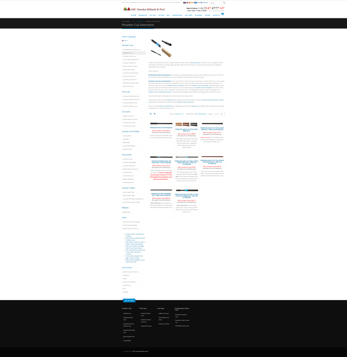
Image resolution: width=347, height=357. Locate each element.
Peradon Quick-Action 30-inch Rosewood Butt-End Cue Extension (212, 162)
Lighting (207, 15)
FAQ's (125, 278)
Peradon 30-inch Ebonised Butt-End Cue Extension (161, 194)
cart (125, 288)
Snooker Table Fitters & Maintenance (133, 199)
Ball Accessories (128, 149)
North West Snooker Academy (132, 222)
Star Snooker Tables (129, 192)
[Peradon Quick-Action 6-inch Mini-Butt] (186, 124)
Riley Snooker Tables (129, 195)
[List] (154, 113)
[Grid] (150, 113)
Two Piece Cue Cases (129, 122)
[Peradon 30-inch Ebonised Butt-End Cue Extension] (161, 190)
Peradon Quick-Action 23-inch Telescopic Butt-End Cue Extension (186, 162)
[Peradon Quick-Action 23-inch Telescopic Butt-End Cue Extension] (186, 157)
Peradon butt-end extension (210, 100)
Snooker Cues (143, 15)
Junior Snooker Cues (128, 336)
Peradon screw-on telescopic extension (160, 92)
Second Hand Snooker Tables (132, 202)
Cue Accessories (128, 176)
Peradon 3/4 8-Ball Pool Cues (131, 96)
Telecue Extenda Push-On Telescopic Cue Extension (161, 162)
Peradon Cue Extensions (165, 106)
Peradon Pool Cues (146, 326)
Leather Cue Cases (129, 116)
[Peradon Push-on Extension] (161, 123)
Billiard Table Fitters (129, 179)
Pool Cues (153, 15)
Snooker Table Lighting (130, 162)
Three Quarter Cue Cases (130, 119)
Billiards (125, 207)
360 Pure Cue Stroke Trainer (131, 83)
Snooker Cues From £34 (130, 79)
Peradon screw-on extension (175, 85)
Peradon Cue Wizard (129, 63)
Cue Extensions (128, 172)
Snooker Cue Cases (164, 324)
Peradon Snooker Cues (128, 318)
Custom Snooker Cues (130, 76)
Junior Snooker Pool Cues (130, 66)
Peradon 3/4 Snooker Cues (129, 331)
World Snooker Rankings (130, 225)
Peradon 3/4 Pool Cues (145, 314)
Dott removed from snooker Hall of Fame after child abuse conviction (135, 252)
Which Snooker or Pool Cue (131, 228)
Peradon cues (170, 100)
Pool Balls (126, 139)
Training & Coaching (129, 69)
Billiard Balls (127, 142)
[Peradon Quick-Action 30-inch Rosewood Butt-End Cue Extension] (212, 157)
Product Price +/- (179, 114)
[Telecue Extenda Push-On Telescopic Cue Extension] (161, 157)
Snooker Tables (177, 15)
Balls (168, 15)
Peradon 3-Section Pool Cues (146, 321)
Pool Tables (188, 15)
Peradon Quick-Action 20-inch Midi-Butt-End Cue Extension (212, 129)
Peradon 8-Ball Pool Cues (130, 103)
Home (134, 15)
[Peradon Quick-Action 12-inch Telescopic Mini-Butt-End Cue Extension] (186, 190)
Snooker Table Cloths (129, 166)
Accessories (198, 15)
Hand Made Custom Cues (182, 326)
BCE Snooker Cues (129, 86)
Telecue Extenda (195, 63)
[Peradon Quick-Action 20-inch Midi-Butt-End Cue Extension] (212, 123)
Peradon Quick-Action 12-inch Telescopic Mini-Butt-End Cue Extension (186, 196)
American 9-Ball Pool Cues (131, 106)
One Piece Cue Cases (129, 126)
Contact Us (216, 15)
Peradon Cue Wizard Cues (181, 316)
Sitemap (126, 292)
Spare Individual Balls (129, 146)
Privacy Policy (127, 285)
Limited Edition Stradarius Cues (132, 49)
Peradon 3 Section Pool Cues (131, 99)
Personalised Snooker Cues (131, 59)
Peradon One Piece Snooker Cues (128, 325)
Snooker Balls (127, 136)
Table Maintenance (129, 182)
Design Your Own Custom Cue (182, 321)
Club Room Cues (128, 159)
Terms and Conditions (130, 282)
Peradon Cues (140, 21)
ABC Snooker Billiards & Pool (140, 351)
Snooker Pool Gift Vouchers (131, 73)
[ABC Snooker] (144, 7)
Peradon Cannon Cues (130, 56)
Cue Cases (161, 15)
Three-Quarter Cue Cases (164, 318)
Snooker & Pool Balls (130, 131)
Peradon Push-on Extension (161, 128)
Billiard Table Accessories (130, 169)
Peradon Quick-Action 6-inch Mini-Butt (186, 130)
